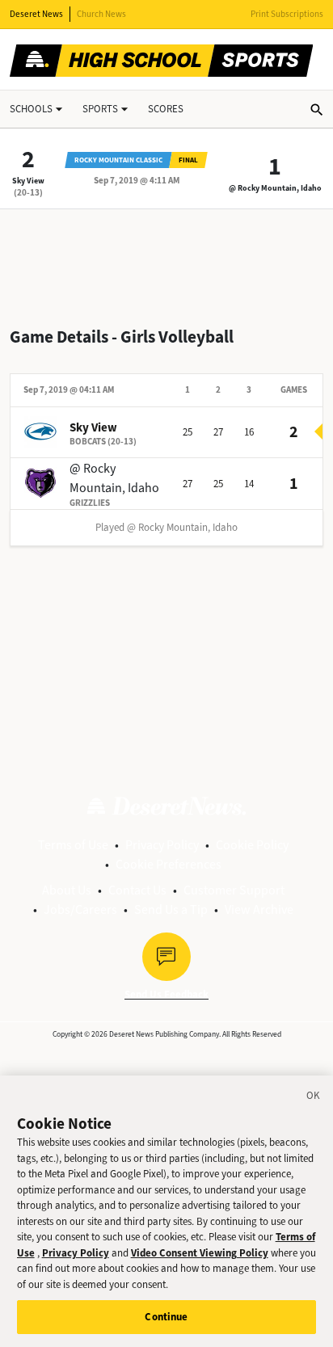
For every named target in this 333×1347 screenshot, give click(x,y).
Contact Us (137, 890)
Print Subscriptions (287, 14)
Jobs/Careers (80, 909)
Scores (165, 109)
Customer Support (234, 890)
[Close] (313, 1098)
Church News (101, 14)
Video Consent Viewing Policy (199, 1253)
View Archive (259, 909)
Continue (166, 1317)
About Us (66, 890)
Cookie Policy (252, 844)
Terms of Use (73, 844)
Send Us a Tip (171, 909)
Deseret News (36, 14)
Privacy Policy (162, 844)
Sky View (28, 180)
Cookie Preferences (168, 864)
